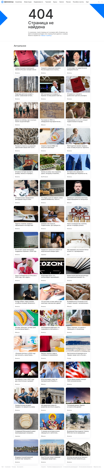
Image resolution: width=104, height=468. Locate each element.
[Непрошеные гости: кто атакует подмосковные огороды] (78, 114)
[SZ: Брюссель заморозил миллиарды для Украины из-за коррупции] (78, 166)
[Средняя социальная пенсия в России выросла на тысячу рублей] (52, 62)
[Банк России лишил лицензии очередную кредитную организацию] (52, 451)
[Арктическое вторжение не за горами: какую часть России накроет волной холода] (78, 348)
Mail (3, 466)
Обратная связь (97, 466)
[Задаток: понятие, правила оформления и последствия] (26, 218)
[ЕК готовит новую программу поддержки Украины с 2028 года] (26, 244)
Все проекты (20, 466)
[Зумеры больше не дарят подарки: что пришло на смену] (26, 400)
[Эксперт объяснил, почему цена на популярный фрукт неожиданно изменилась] (26, 322)
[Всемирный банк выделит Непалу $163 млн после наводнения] (78, 426)
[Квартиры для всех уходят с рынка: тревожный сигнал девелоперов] (26, 88)
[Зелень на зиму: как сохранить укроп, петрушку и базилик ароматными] (52, 166)
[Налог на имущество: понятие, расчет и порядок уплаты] (78, 218)
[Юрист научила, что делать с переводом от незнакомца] (78, 322)
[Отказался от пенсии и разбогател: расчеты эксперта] (78, 88)
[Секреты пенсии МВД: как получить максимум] (52, 140)
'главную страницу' (46, 35)
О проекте (43, 466)
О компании (7, 466)
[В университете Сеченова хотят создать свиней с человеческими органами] (78, 296)
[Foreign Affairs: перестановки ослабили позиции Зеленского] (26, 296)
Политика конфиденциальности (54, 466)
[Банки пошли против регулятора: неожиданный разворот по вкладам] (78, 270)
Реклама (14, 466)
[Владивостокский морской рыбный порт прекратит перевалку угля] (26, 451)
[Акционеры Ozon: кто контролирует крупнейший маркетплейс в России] (52, 270)
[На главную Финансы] (8, 2)
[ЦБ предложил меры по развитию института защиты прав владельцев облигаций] (52, 400)
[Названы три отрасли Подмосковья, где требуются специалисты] (52, 218)
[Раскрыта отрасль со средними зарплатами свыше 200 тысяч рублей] (26, 140)
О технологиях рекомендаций (70, 466)
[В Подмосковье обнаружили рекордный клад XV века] (26, 192)
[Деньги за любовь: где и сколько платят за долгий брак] (26, 114)
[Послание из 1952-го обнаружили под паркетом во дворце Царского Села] (52, 114)
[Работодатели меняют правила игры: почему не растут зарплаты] (78, 140)
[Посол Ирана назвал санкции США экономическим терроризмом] (78, 374)
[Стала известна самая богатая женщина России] (78, 62)
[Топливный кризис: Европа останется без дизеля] (78, 400)
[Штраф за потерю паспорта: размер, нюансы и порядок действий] (26, 166)
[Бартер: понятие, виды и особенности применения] (52, 348)
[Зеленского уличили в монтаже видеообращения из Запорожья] (78, 192)
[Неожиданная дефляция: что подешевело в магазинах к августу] (52, 322)
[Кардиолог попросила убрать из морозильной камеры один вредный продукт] (52, 244)
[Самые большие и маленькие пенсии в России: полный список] (26, 62)
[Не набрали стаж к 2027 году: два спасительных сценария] (26, 374)
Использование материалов (85, 466)
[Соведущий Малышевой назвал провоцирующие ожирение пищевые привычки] (26, 426)
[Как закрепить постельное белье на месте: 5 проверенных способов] (78, 244)
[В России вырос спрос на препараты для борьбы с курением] (52, 374)
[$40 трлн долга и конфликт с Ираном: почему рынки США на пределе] (52, 88)
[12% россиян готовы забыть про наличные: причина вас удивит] (52, 296)
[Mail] (2, 2)
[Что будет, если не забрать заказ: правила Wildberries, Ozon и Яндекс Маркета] (52, 192)
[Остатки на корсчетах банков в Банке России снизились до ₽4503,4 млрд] (78, 451)
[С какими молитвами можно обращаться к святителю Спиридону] (52, 426)
